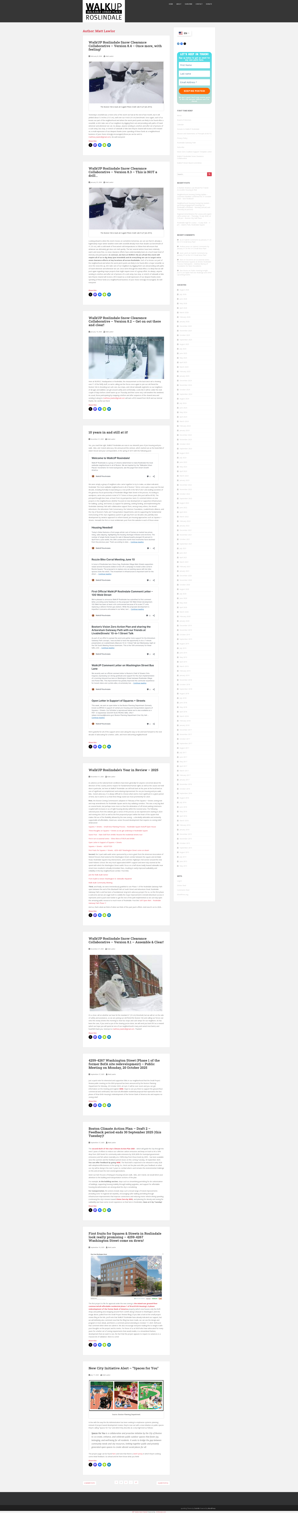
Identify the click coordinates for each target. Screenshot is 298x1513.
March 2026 (184, 312)
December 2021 (186, 530)
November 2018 (186, 680)
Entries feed (181, 885)
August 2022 (184, 503)
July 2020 (183, 594)
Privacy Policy (182, 138)
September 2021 (186, 544)
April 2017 (183, 766)
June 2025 (183, 353)
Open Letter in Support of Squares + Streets (105, 842)
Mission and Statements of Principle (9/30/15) (194, 133)
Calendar (180, 124)
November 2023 (186, 439)
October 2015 (185, 843)
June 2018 (183, 702)
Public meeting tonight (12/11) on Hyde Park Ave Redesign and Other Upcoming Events (194, 272)
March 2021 (184, 562)
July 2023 (183, 458)
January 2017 (184, 780)
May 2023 (183, 467)
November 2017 (186, 734)
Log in (179, 881)
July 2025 (183, 349)
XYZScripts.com (161, 1512)
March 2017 (184, 771)
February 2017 (185, 775)
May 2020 (183, 603)
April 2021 (183, 557)
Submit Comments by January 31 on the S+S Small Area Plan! (194, 241)
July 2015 (183, 857)
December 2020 (186, 575)
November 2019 (186, 630)
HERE (121, 1089)
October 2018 (185, 684)
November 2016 (186, 784)
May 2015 (183, 866)
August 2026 (184, 290)
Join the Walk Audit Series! (98, 875)
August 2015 (184, 852)
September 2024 (186, 394)
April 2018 (183, 712)
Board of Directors (184, 120)
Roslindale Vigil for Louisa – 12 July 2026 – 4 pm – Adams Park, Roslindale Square (193, 224)
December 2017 (186, 730)
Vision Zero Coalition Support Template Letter (194, 152)
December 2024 (186, 380)
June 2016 (183, 807)
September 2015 (186, 848)
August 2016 (184, 798)
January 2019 (184, 675)
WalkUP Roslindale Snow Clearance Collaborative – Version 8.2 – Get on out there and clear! (125, 321)
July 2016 (183, 802)
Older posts (162, 1483)
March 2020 (184, 612)
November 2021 (186, 535)
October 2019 (185, 634)
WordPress (211, 1508)
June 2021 (183, 553)
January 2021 (184, 571)
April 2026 (183, 308)
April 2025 (183, 362)
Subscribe (188, 4)
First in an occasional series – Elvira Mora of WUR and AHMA (111, 838)
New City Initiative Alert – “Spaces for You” (124, 1368)
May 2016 (183, 811)
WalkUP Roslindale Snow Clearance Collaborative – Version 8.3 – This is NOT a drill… (123, 172)
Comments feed (183, 890)
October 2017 (185, 739)
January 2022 (184, 526)
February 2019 (185, 671)
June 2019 (183, 653)
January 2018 (184, 725)
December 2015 (186, 834)
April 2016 (183, 816)
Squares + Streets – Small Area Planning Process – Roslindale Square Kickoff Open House (122, 827)
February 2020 (185, 616)
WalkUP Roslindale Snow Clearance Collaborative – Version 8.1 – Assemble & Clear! (126, 940)
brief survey (138, 1454)
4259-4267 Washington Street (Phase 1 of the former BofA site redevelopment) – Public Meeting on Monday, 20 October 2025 (124, 1064)
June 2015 (183, 861)
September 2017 (186, 743)
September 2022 (186, 498)
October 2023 (185, 444)
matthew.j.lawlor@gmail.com (99, 137)
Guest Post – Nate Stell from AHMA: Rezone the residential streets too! (115, 834)
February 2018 (185, 721)
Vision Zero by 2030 (124, 1199)
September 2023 (186, 448)
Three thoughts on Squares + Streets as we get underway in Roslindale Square (118, 831)
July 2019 (183, 648)
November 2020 (186, 580)
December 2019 (186, 625)
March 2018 (184, 716)
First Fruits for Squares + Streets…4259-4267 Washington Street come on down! (119, 850)
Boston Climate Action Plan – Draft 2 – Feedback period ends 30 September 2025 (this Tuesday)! (125, 1132)
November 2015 (186, 839)
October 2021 (185, 539)
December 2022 (186, 485)
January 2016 (184, 829)
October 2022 (185, 494)
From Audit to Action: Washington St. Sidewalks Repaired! (110, 879)
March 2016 (184, 820)
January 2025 (184, 376)
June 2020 (183, 598)
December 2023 (186, 435)
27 (136, 1482)
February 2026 (185, 317)
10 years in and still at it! (108, 432)
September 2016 (186, 793)
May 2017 (183, 761)
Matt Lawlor (109, 56)
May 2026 (183, 303)
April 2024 (183, 417)
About (178, 4)
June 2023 (183, 462)
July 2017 (183, 752)
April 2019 (183, 662)
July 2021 (183, 548)
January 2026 (184, 321)
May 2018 (183, 707)
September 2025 (186, 340)
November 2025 (186, 331)
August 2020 (184, 589)
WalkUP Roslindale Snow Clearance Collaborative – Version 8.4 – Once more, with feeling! (125, 46)
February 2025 (185, 371)
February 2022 (185, 521)
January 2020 (184, 621)
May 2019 (183, 657)
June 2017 (183, 757)
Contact (199, 4)
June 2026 (183, 299)
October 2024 (185, 389)
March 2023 (184, 476)
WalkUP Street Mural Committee (189, 163)
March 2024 (184, 421)
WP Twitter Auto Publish (139, 1512)
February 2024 (185, 426)
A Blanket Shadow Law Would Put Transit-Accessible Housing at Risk (193, 189)
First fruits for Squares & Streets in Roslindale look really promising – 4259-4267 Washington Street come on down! (125, 1237)
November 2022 (186, 489)
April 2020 (183, 607)
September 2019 (186, 639)
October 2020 (185, 585)
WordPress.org (182, 894)
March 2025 (184, 367)
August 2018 (184, 693)
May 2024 (183, 412)
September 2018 (186, 689)
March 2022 (184, 516)
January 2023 (184, 480)
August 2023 (184, 453)
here (114, 1454)
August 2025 (184, 344)
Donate (209, 4)
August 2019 (184, 644)
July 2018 (183, 698)
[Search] (209, 174)
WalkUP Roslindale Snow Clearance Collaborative (190, 157)
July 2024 (183, 403)
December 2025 (186, 326)
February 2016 (185, 825)
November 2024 (186, 385)
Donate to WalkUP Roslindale (188, 129)
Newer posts (90, 1483)
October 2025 (185, 335)
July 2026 (183, 294)
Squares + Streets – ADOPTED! (100, 846)
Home (171, 4)
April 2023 (183, 471)
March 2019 (184, 666)
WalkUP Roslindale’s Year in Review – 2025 (123, 770)
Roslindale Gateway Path (186, 143)
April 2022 (183, 512)
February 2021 (185, 566)
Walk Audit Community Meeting (100, 883)
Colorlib (196, 1508)
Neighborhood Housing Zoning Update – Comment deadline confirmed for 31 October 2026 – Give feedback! (194, 196)
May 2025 (183, 358)
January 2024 (184, 430)
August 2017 (184, 748)
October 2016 (185, 789)
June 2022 (183, 507)
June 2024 (183, 408)
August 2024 (184, 399)
